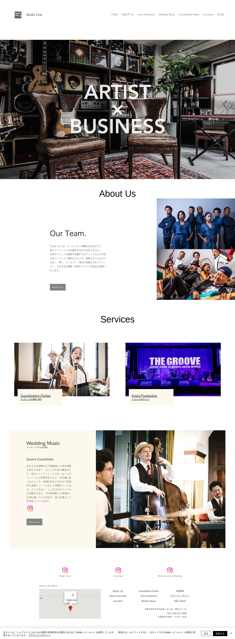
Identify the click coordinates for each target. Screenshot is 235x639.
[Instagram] (30, 508)
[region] (196, 223)
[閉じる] (231, 633)
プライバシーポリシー (39, 635)
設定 (206, 633)
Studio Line (34, 14)
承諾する (220, 633)
